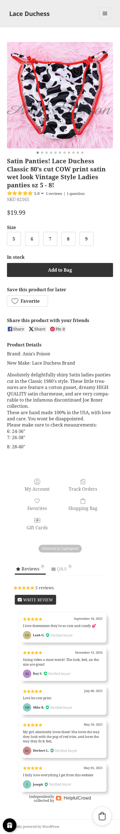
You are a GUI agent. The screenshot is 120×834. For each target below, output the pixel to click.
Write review (37, 599)
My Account (37, 489)
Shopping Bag (82, 508)
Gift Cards (37, 527)
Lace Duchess (29, 13)
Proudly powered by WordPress (34, 826)
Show (9, 825)
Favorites (37, 508)
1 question (76, 193)
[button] (27, 301)
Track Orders (83, 489)
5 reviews (54, 193)
